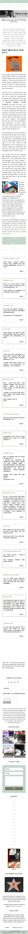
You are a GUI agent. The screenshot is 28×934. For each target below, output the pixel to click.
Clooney (6, 623)
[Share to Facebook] (11, 243)
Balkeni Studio (7, 932)
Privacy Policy (17, 927)
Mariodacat (7, 493)
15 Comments (14, 238)
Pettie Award (8, 233)
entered (23, 221)
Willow (5, 596)
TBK (24, 932)
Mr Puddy (6, 379)
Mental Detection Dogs (15, 212)
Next (24, 249)
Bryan (5, 433)
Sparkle (6, 280)
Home (15, 249)
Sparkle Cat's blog (16, 225)
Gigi (4, 351)
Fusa (5, 329)
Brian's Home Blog (9, 258)
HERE (9, 214)
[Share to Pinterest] (16, 243)
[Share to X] (13, 243)
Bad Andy (6, 305)
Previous (5, 249)
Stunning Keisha (15, 931)
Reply (21, 271)
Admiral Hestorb (9, 575)
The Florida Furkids (10, 551)
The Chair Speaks (9, 414)
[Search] (23, 688)
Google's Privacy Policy (16, 906)
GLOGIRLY (6, 453)
